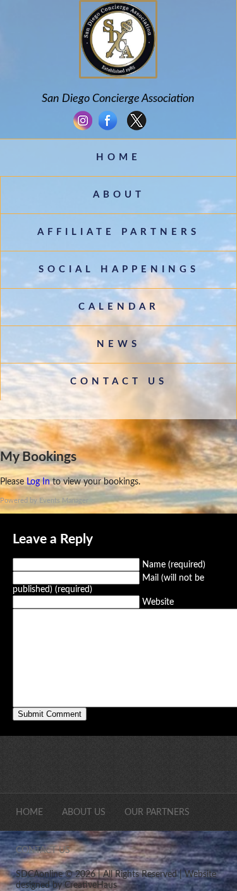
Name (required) (173, 564)
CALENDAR (118, 307)
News (118, 344)
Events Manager (63, 500)
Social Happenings (119, 269)
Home (118, 157)
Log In (38, 481)
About (119, 194)
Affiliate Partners (118, 232)
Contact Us (118, 381)
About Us (84, 812)
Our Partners (157, 812)
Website (158, 602)
